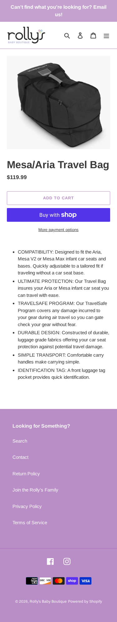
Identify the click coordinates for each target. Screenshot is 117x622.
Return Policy (26, 473)
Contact (20, 457)
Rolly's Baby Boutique (48, 601)
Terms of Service (29, 522)
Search (19, 441)
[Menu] (106, 35)
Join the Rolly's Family (35, 489)
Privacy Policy (27, 506)
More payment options (58, 229)
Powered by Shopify (85, 601)
